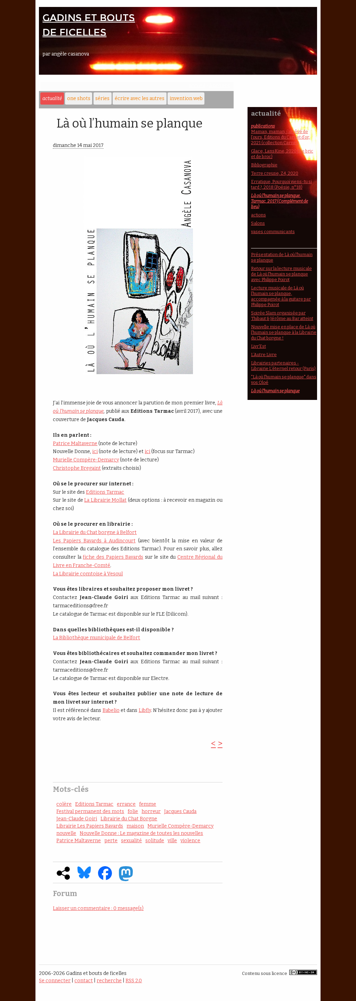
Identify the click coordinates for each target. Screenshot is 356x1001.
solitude (154, 841)
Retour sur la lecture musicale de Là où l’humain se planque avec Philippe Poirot (281, 274)
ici (95, 451)
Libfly (145, 710)
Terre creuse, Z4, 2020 (274, 173)
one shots (78, 98)
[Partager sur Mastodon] (126, 880)
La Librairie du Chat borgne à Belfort (95, 532)
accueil (197, 86)
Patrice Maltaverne (75, 443)
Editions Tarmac (105, 492)
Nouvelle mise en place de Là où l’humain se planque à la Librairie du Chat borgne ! (283, 332)
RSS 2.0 (134, 981)
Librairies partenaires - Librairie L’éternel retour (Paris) (283, 365)
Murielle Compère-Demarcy (86, 460)
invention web (186, 98)
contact (83, 981)
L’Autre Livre (264, 354)
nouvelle (66, 833)
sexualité (131, 841)
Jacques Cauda (180, 811)
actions (258, 215)
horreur (151, 811)
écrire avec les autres (139, 98)
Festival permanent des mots (90, 811)
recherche (109, 981)
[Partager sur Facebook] (105, 878)
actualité (52, 98)
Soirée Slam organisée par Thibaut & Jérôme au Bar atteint (282, 315)
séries (102, 98)
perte (111, 841)
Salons (258, 223)
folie (133, 811)
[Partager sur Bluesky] (84, 877)
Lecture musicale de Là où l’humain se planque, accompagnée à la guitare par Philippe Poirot (281, 296)
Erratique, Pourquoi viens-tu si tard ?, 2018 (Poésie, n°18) (281, 184)
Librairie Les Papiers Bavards (89, 826)
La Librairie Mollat (105, 500)
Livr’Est (258, 346)
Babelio (111, 710)
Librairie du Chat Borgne (128, 819)
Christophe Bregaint (77, 468)
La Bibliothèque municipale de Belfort (96, 638)
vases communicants (273, 231)
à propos (219, 86)
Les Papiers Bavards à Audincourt (94, 541)
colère (64, 804)
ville (172, 841)
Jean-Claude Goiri (76, 819)
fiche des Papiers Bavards (113, 557)
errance (126, 804)
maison (135, 826)
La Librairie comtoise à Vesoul (88, 574)
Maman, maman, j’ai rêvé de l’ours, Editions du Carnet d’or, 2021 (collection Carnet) (280, 137)
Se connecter (55, 981)
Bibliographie (264, 164)
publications (263, 126)
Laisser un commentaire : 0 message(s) (98, 908)
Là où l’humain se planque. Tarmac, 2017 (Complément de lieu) (279, 201)
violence (190, 841)
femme (147, 804)
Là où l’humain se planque (275, 390)
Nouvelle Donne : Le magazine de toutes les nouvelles (141, 833)
